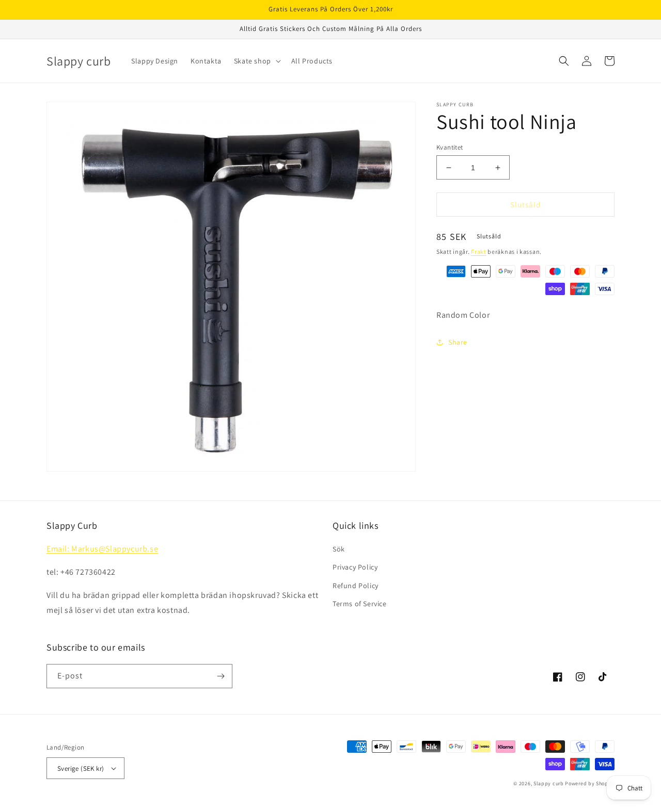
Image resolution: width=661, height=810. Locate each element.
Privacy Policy (355, 567)
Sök (339, 549)
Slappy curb (548, 783)
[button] (256, 61)
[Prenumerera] (220, 676)
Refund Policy (356, 585)
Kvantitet (449, 147)
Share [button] (457, 341)
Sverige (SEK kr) (80, 768)
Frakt (478, 251)
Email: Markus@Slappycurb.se (102, 548)
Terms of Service (360, 603)
